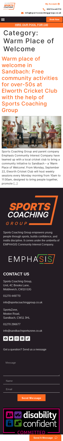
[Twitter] (11, 338)
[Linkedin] (22, 338)
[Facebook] (5, 338)
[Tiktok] (27, 338)
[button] (3, 19)
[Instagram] (16, 338)
